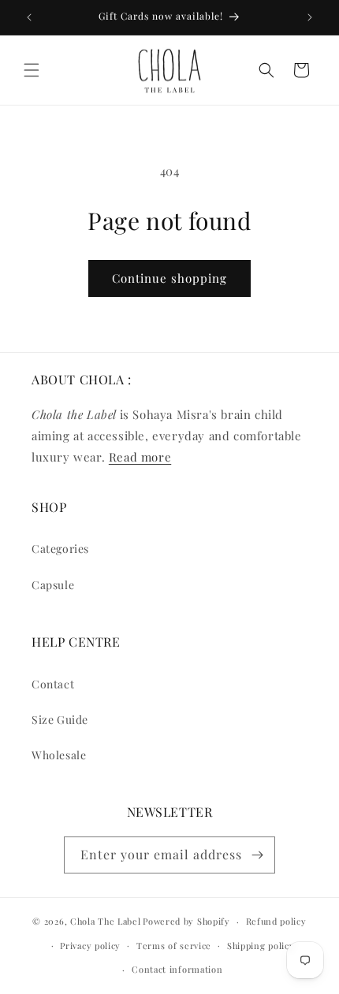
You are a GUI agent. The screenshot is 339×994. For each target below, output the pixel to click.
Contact (53, 684)
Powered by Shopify (186, 921)
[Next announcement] (309, 17)
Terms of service (173, 945)
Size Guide (60, 719)
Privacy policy (90, 945)
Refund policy (276, 921)
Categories (60, 548)
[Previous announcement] (29, 17)
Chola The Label (105, 921)
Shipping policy (261, 945)
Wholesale (59, 754)
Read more (140, 457)
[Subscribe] (257, 854)
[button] (31, 70)
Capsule (53, 584)
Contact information (177, 969)
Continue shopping (169, 278)
